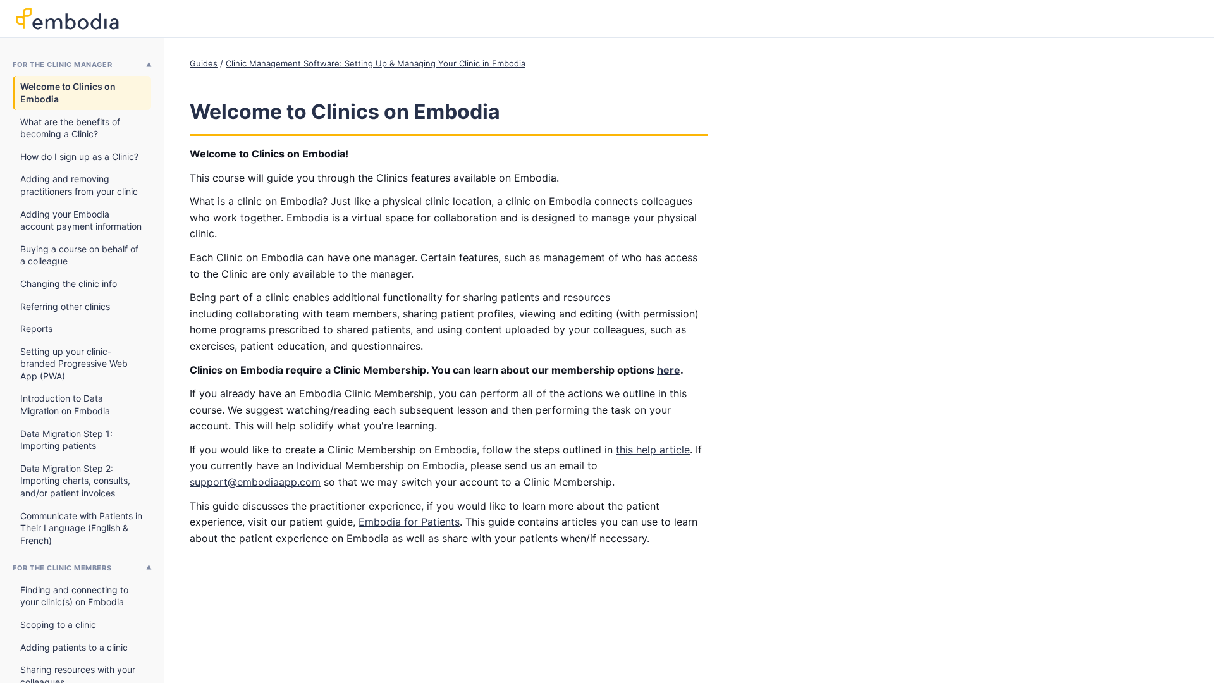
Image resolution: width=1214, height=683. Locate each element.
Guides (204, 63)
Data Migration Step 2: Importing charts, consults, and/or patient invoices (75, 480)
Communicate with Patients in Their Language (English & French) (81, 528)
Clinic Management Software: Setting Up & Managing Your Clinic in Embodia (375, 63)
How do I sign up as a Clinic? (79, 156)
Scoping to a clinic (58, 624)
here (668, 370)
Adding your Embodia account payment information (81, 220)
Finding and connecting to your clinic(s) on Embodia (74, 596)
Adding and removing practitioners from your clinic (79, 185)
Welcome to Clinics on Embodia (68, 92)
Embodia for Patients (409, 521)
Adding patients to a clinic (74, 647)
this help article (653, 449)
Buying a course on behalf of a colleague (79, 255)
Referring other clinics (65, 306)
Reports (36, 328)
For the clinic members (62, 567)
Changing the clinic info (68, 283)
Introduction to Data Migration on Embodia (65, 404)
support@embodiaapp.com (255, 482)
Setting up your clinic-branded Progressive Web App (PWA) (74, 363)
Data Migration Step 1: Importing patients (66, 440)
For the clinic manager (62, 64)
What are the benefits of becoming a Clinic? (70, 128)
